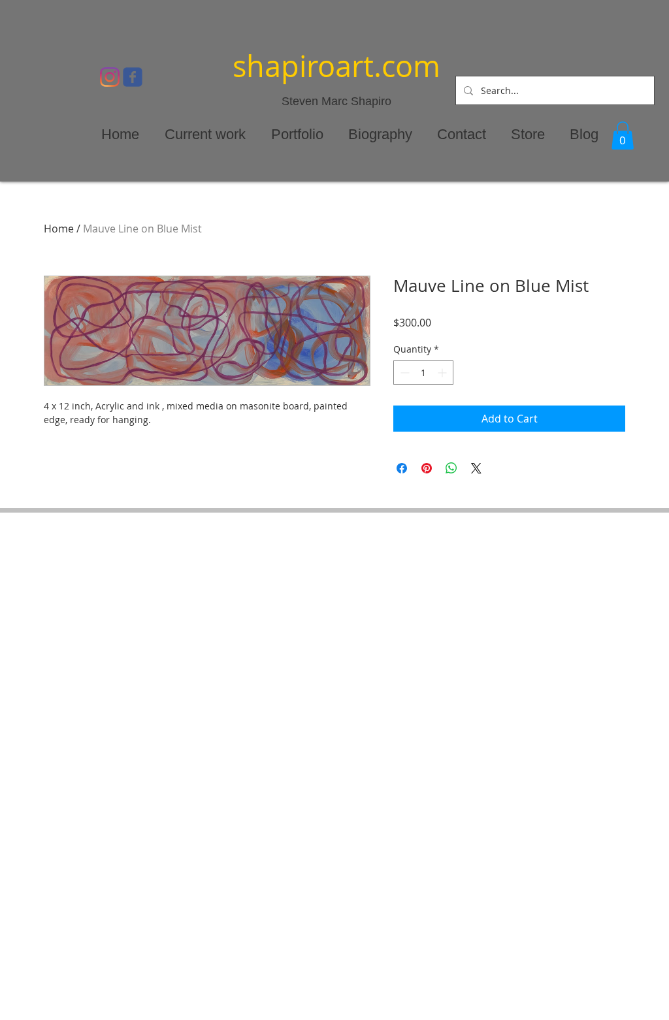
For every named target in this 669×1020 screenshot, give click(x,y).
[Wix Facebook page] (132, 77)
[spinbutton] (423, 372)
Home (59, 228)
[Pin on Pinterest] (426, 468)
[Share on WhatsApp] (451, 468)
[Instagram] (110, 77)
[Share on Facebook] (402, 468)
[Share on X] (476, 468)
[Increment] (443, 372)
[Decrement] (403, 372)
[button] (622, 135)
